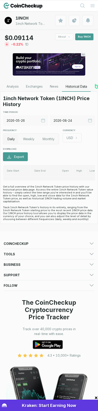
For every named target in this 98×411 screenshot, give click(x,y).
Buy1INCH (84, 36)
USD (70, 138)
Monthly (48, 139)
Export (19, 157)
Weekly (28, 139)
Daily (11, 139)
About (62, 36)
